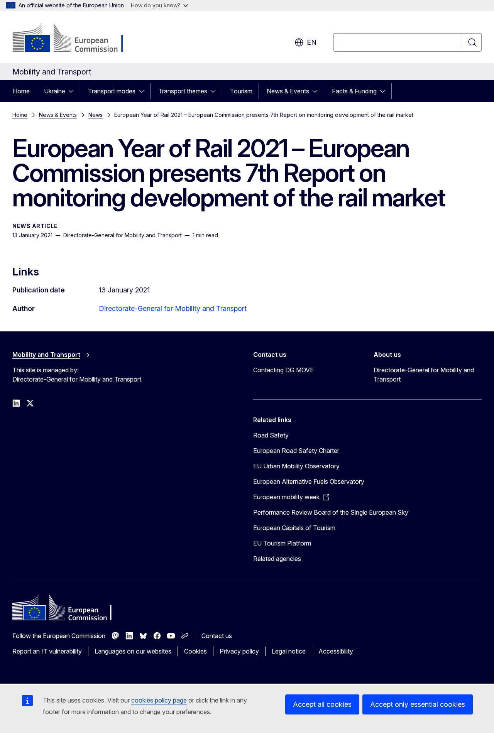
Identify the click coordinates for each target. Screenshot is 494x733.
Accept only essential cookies (417, 704)
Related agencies (277, 558)
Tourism (241, 91)
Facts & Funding (354, 91)
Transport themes (182, 91)
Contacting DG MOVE (283, 370)
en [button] (311, 42)
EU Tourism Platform (282, 543)
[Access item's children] (73, 91)
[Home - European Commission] (74, 38)
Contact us (216, 636)
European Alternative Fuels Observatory (308, 481)
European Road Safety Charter (296, 450)
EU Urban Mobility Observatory (296, 466)
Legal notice (289, 651)
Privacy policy (239, 651)
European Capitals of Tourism (294, 528)
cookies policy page (159, 700)
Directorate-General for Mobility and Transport (173, 308)
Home (21, 91)
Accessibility (335, 651)
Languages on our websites (133, 651)
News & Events (288, 91)
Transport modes (111, 91)
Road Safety (271, 435)
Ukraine (54, 91)
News (95, 114)
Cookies (195, 651)
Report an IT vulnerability (47, 651)
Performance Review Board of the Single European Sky (330, 512)
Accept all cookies (322, 704)
